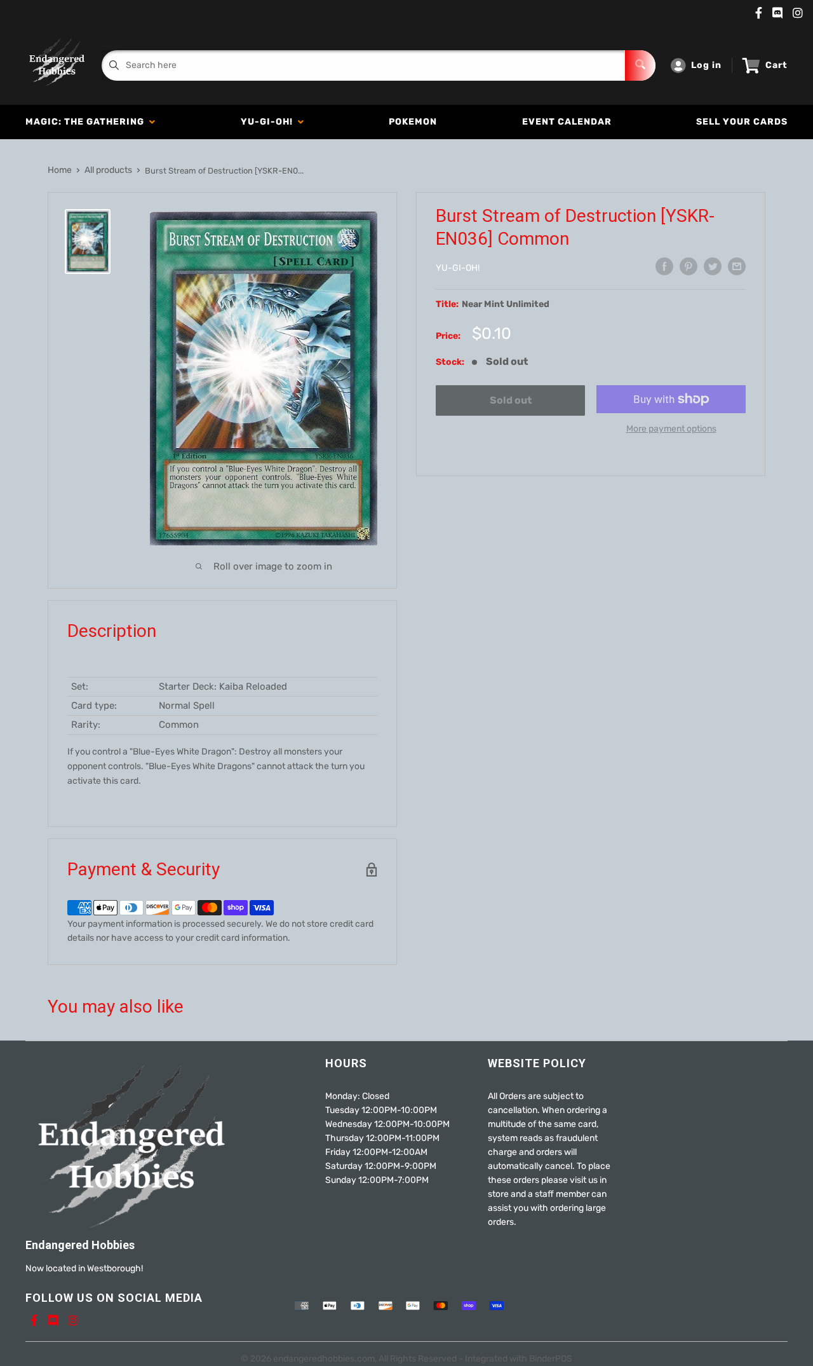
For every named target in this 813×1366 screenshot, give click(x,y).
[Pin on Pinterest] (688, 266)
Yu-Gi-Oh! (269, 121)
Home (60, 170)
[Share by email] (737, 266)
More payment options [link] (671, 428)
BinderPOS (550, 1358)
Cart (776, 65)
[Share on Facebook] (664, 266)
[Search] (640, 65)
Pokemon (413, 121)
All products (108, 170)
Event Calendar (567, 121)
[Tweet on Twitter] (713, 266)
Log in (706, 65)
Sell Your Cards (742, 121)
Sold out (511, 400)
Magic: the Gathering (87, 121)
